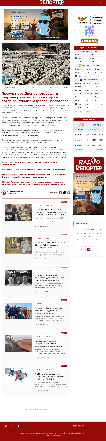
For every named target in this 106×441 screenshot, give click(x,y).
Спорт (39, 304)
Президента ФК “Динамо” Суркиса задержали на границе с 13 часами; (33, 170)
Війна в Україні (9, 87)
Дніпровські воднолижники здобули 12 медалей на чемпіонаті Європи (48, 310)
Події (21, 87)
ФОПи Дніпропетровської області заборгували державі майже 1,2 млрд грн (49, 376)
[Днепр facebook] (12, 426)
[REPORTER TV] (6, 426)
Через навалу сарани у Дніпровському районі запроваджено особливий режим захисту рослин (48, 343)
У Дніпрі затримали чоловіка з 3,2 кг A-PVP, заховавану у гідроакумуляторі (50, 244)
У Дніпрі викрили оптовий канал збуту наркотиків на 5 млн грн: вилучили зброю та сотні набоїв (51, 212)
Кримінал (32, 87)
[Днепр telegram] (18, 426)
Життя (39, 336)
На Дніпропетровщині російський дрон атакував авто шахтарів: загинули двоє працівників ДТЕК (50, 277)
